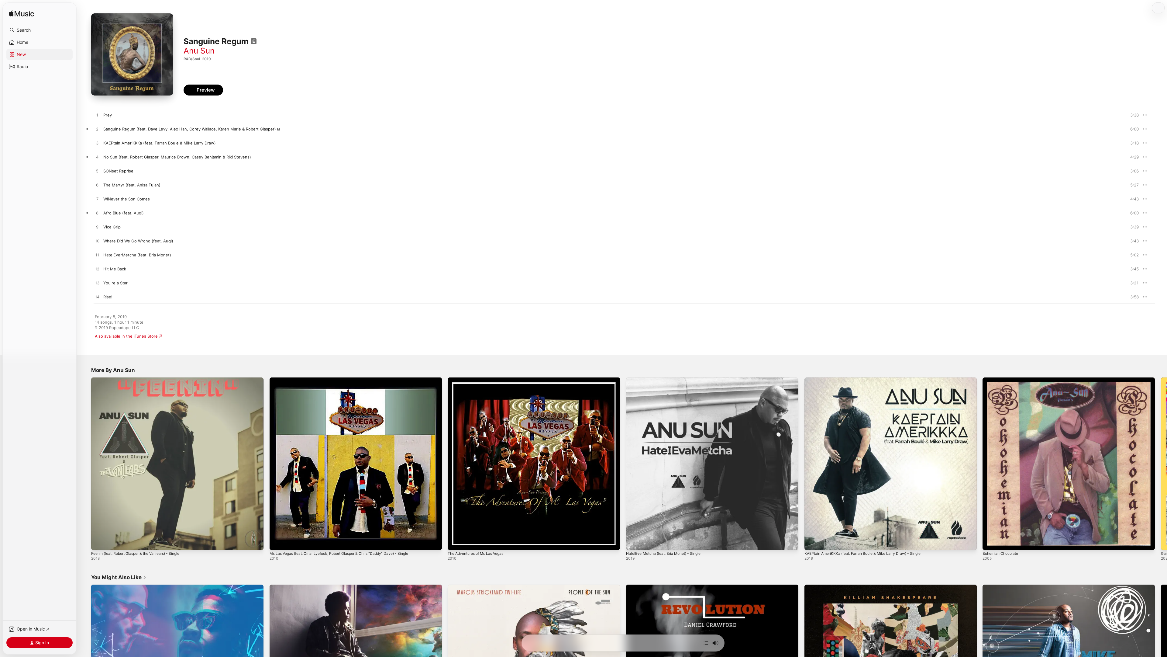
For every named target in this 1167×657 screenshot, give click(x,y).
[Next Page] (1161, 463)
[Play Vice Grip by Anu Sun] (97, 227)
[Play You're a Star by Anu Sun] (97, 283)
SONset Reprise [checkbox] (118, 171)
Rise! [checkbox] (107, 296)
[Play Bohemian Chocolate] (990, 542)
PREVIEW (1132, 115)
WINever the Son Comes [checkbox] (126, 198)
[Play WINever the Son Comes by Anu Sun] (97, 199)
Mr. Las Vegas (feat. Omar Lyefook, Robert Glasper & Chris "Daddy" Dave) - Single (347, 379)
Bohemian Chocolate (1002, 379)
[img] (21, 13)
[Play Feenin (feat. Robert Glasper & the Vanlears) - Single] (98, 542)
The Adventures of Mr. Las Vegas (479, 379)
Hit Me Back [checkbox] (114, 268)
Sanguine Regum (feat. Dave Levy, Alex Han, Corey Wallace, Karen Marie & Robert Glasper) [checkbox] (189, 129)
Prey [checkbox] (107, 115)
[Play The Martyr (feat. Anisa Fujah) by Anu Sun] (97, 185)
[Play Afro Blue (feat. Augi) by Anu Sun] (97, 213)
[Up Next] (706, 643)
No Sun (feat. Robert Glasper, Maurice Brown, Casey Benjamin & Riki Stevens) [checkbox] (177, 157)
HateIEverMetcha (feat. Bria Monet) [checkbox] (137, 254)
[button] (39, 30)
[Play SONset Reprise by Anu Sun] (97, 171)
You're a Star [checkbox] (115, 282)
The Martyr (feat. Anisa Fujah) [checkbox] (131, 184)
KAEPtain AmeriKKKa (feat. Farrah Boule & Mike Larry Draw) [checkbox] (159, 143)
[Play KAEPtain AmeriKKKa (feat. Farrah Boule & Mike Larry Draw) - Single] (812, 542)
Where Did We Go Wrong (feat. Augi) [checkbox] (138, 240)
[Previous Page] (85, 463)
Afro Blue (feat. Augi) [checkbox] (123, 212)
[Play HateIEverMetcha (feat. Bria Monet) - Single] (633, 542)
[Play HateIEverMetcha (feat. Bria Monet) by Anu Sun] (97, 255)
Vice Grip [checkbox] (112, 226)
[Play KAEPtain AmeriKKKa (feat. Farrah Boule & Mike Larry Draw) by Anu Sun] (97, 143)
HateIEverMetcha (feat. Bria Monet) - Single (668, 379)
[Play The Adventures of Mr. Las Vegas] (455, 542)
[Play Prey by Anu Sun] (97, 115)
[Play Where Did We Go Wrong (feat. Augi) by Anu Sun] (97, 241)
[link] (118, 577)
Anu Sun (199, 50)
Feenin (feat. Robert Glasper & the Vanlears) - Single (141, 379)
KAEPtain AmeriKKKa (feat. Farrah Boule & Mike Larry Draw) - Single (868, 379)
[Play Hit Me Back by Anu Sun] (97, 269)
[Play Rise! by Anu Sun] (97, 297)
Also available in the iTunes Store (126, 336)
